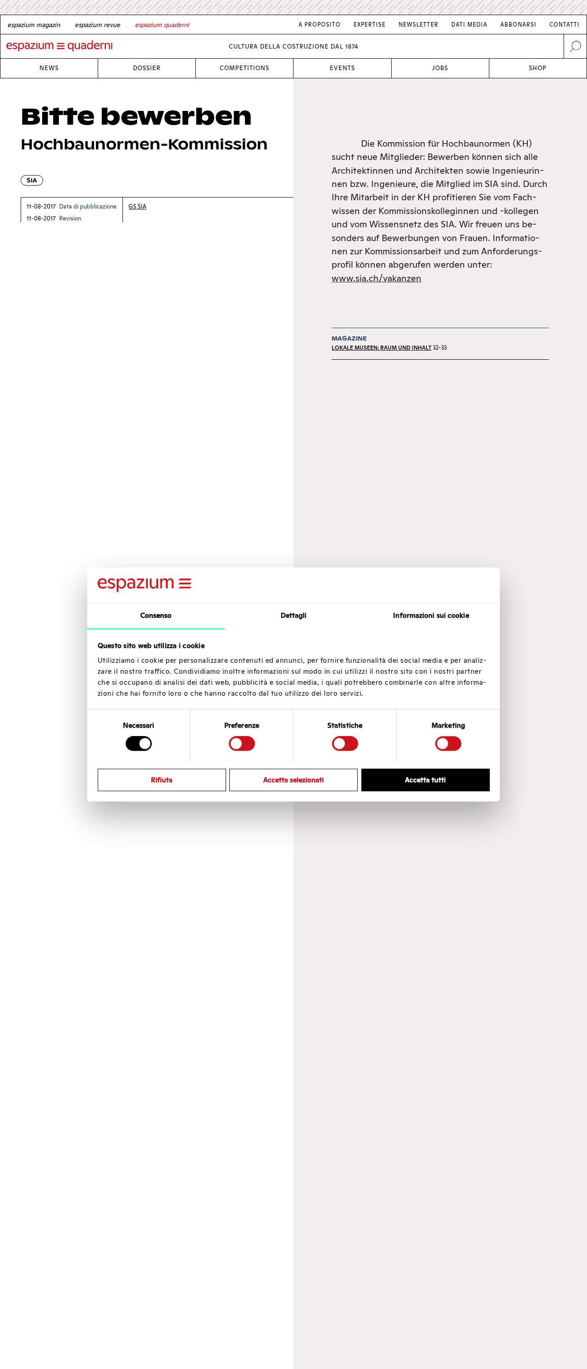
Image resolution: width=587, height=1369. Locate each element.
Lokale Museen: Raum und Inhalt (382, 348)
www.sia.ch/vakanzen (376, 278)
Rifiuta (161, 779)
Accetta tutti (425, 779)
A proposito (320, 24)
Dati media (469, 24)
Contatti (564, 24)
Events (342, 68)
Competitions (244, 68)
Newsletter (418, 24)
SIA (32, 180)
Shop (538, 68)
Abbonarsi (518, 24)
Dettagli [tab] (294, 615)
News (49, 68)
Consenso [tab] (156, 615)
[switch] (242, 743)
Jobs (440, 68)
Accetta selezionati (293, 779)
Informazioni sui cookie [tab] (431, 615)
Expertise (370, 24)
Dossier (147, 68)
